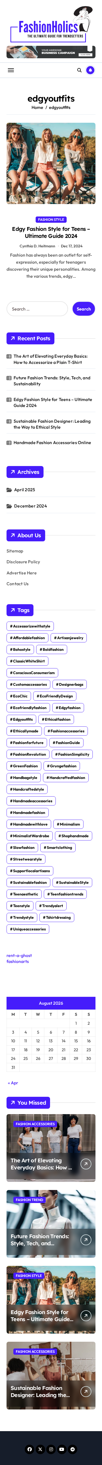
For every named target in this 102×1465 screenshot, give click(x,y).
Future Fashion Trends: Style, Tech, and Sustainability (52, 380)
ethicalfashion (57, 719)
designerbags (71, 684)
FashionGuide (68, 742)
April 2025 (24, 489)
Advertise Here (22, 572)
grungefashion (63, 766)
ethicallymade (25, 731)
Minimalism (70, 824)
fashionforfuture (28, 742)
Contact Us (18, 583)
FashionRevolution (29, 754)
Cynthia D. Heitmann (37, 246)
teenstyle (21, 905)
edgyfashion (70, 707)
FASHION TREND (29, 1200)
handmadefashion (29, 812)
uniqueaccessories (29, 929)
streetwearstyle (27, 859)
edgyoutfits (23, 719)
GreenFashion (25, 766)
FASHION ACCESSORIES (35, 1124)
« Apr (13, 1082)
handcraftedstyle (28, 789)
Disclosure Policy (23, 561)
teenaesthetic (25, 894)
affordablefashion (29, 637)
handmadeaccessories (32, 800)
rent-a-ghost (19, 955)
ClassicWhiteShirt (29, 661)
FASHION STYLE (51, 219)
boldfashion (53, 649)
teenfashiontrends (66, 894)
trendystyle (23, 917)
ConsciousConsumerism (34, 672)
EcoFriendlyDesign (56, 696)
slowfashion (24, 847)
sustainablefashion (30, 882)
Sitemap (15, 551)
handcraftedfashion (67, 777)
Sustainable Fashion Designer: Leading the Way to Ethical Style (52, 424)
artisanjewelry (70, 637)
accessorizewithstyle (31, 626)
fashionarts (18, 961)
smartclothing (59, 847)
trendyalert (52, 905)
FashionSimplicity (73, 754)
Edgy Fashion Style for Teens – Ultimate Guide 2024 (51, 232)
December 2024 (30, 506)
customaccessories (30, 684)
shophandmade (75, 835)
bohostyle (21, 649)
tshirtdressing (58, 917)
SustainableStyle (74, 882)
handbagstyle (25, 777)
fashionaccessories (67, 731)
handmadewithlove (30, 824)
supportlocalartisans (31, 870)
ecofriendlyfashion (30, 707)
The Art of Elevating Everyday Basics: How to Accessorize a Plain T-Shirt (51, 359)
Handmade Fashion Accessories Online (52, 442)
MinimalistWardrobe (31, 835)
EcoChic (20, 696)
